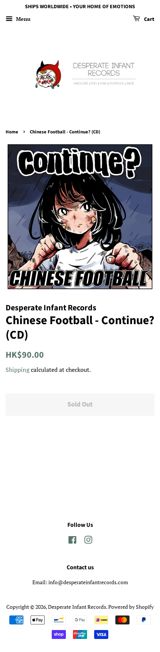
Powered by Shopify (131, 606)
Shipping (17, 369)
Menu (23, 18)
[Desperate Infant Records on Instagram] (88, 541)
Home (12, 132)
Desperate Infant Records (77, 606)
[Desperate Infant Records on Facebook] (72, 541)
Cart (148, 19)
